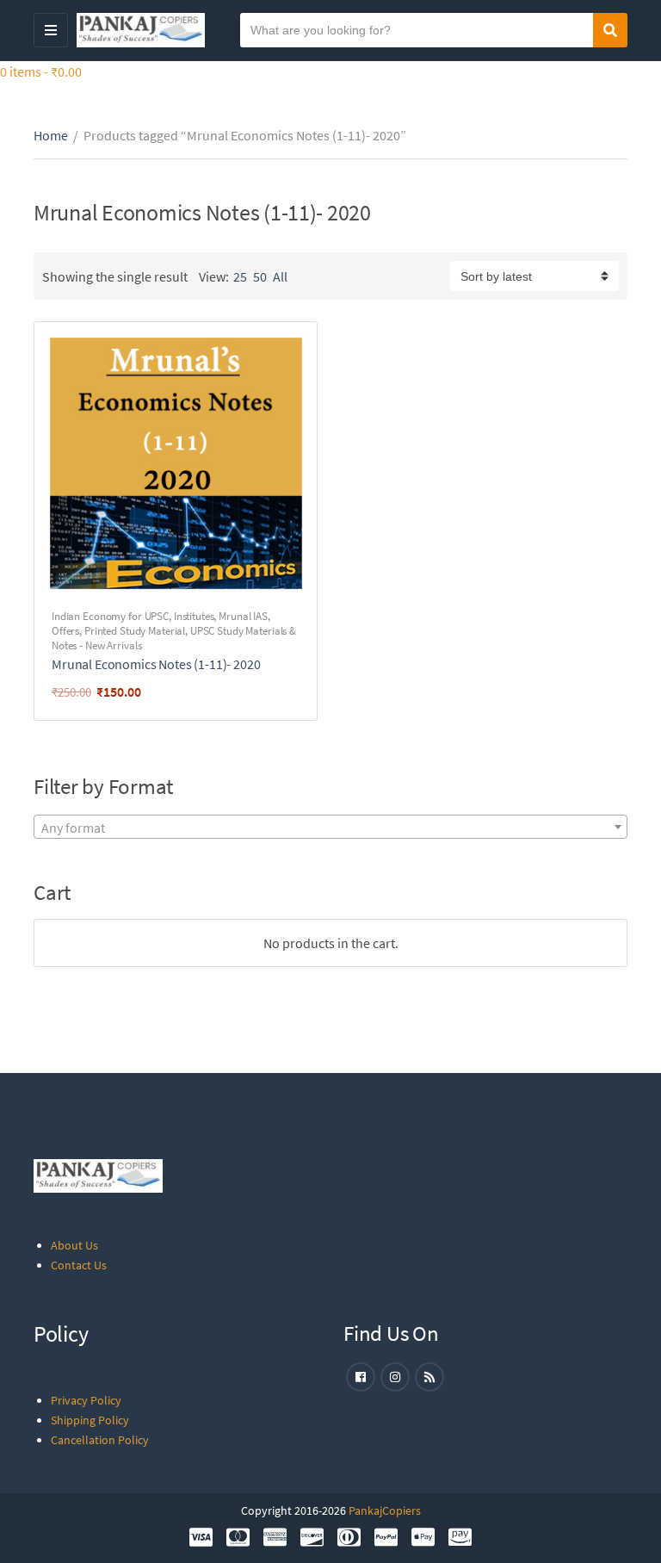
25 (240, 276)
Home (51, 135)
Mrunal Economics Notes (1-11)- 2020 (156, 664)
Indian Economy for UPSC (110, 616)
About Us (74, 1245)
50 (260, 276)
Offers (65, 630)
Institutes (194, 616)
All (280, 276)
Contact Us (79, 1265)
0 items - (41, 71)
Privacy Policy (86, 1400)
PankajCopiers (385, 1510)
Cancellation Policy (100, 1440)
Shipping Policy (90, 1420)
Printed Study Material (134, 630)
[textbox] (330, 828)
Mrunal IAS (243, 616)
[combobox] (330, 827)
